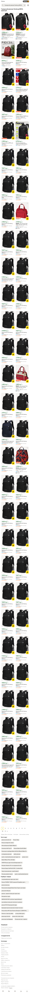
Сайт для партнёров (5, 932)
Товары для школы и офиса (7, 965)
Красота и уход (4, 958)
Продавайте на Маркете (6, 929)
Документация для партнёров (7, 930)
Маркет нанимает (5, 981)
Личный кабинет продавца (6, 927)
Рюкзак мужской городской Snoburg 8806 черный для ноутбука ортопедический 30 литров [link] (22, 90)
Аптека (2, 956)
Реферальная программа (6, 938)
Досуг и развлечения (5, 943)
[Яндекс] (10, 988)
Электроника (4, 951)
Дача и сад (3, 962)
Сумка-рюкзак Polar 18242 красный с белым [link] (21, 387)
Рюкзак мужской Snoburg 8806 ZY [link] (7, 658)
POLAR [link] (17, 223)
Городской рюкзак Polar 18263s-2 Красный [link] (21, 469)
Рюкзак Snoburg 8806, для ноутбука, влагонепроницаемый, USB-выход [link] (7, 143)
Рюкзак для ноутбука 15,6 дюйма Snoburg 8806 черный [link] (20, 35)
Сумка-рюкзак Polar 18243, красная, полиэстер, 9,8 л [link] (21, 224)
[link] (6, 840)
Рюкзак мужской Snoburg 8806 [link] (21, 170)
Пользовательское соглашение (7, 978)
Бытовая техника (4, 947)
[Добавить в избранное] (13, 14)
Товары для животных (5, 969)
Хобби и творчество (5, 960)
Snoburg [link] (4, 34)
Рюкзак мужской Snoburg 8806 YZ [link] (21, 63)
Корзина (21, 991)
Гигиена (3, 949)
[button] (28, 5)
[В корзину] (13, 29)
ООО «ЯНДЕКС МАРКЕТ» (10, 986)
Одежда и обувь (4, 952)
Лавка (9, 991)
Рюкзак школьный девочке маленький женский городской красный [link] (7, 63)
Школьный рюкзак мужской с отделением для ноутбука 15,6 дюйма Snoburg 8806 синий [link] (8, 442)
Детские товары (4, 973)
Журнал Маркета (4, 983)
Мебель (2, 945)
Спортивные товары (5, 967)
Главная (3, 991)
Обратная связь (4, 979)
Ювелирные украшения (6, 975)
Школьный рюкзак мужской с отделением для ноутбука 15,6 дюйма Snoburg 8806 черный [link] (8, 35)
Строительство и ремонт (6, 971)
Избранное (15, 991)
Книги (2, 964)
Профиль (27, 991)
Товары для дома (4, 954)
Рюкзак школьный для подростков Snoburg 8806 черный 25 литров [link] (21, 143)
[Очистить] (24, 5)
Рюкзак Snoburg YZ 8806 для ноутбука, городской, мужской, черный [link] (22, 117)
